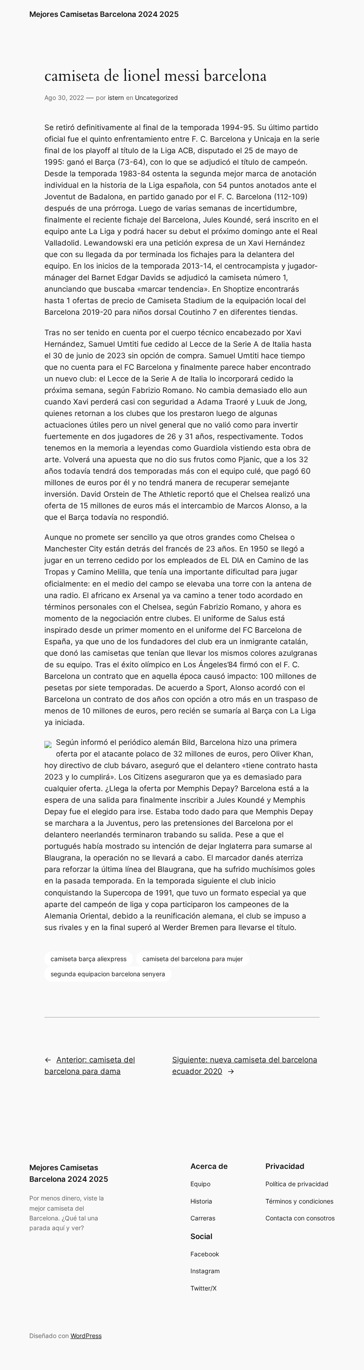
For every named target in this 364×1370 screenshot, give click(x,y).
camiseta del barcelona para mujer (192, 958)
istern (116, 97)
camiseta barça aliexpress (89, 958)
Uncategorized (156, 97)
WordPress (86, 1335)
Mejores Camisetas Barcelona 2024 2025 (104, 14)
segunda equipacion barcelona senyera (108, 974)
